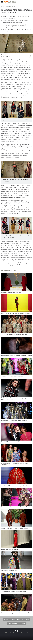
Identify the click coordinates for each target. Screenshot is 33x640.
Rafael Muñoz (5, 56)
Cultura (6, 620)
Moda (23, 623)
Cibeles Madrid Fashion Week (20, 620)
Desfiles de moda (13, 623)
